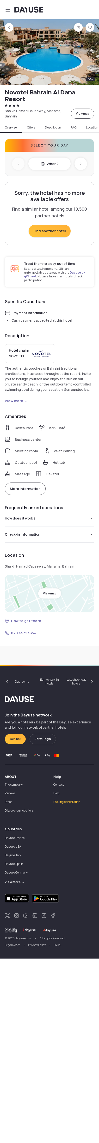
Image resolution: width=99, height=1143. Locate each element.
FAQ (73, 127)
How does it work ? (20, 518)
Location (92, 127)
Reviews (10, 793)
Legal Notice (12, 945)
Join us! (15, 739)
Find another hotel (49, 230)
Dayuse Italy (13, 855)
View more (14, 400)
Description (53, 127)
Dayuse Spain (14, 864)
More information (25, 488)
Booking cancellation (66, 802)
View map (82, 113)
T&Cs (56, 945)
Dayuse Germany (16, 872)
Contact (58, 784)
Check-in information (22, 534)
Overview (11, 127)
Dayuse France (15, 838)
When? (52, 163)
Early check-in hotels (49, 681)
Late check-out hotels (76, 681)
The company (14, 784)
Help (56, 793)
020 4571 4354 (23, 633)
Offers (31, 127)
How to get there (26, 620)
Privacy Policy (37, 945)
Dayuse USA (13, 846)
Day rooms (22, 681)
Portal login (43, 739)
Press (8, 802)
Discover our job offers (19, 810)
